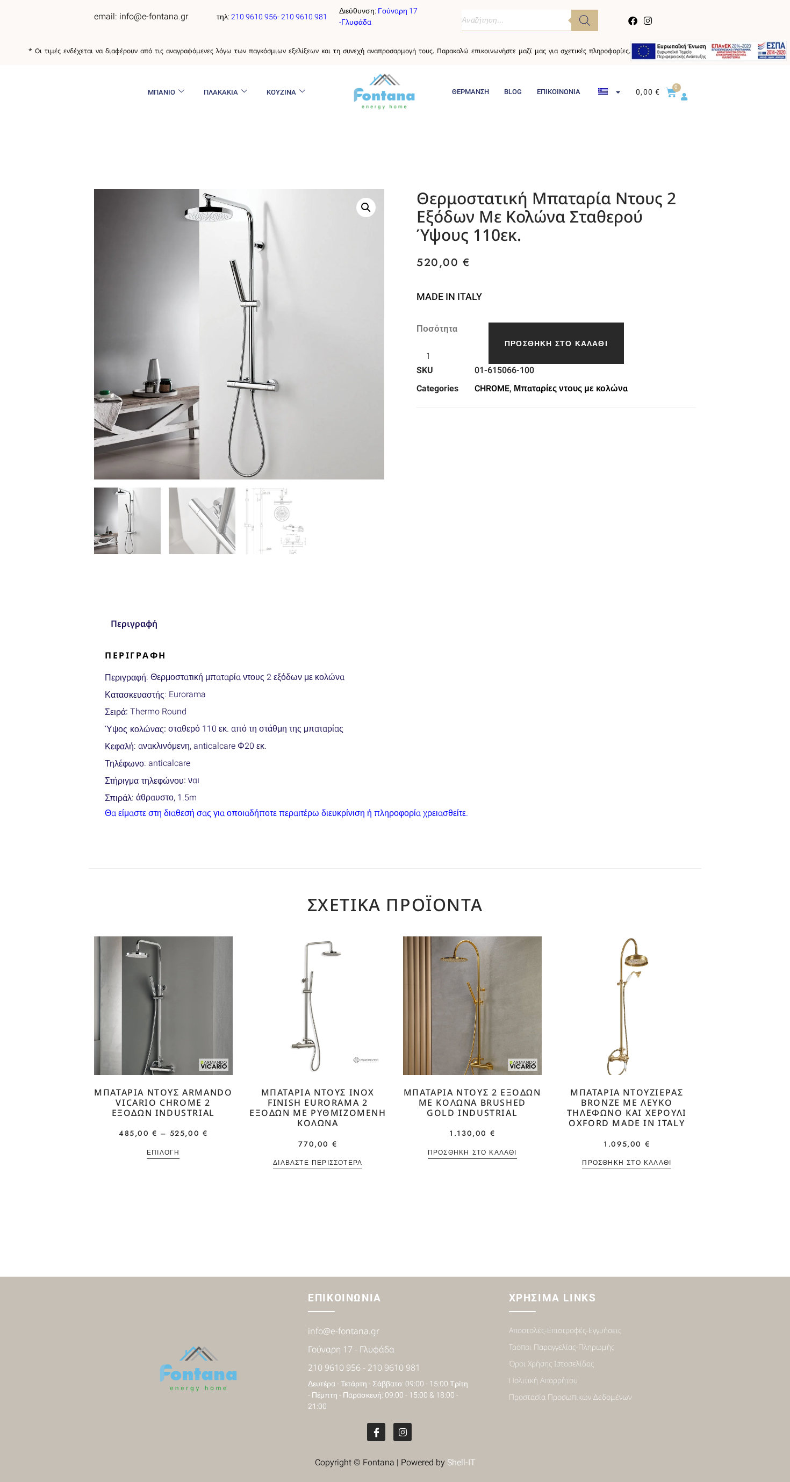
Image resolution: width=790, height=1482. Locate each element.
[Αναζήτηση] (584, 20)
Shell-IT (461, 1462)
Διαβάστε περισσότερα (317, 1163)
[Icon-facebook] (376, 1432)
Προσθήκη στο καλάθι (556, 343)
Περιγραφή (125, 677)
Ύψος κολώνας (134, 729)
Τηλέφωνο (124, 763)
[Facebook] (633, 20)
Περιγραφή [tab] (134, 623)
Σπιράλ (118, 798)
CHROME (492, 388)
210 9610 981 (304, 17)
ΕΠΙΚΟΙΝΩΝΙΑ (558, 92)
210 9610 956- (256, 17)
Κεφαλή (119, 746)
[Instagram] (647, 20)
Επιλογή (163, 1153)
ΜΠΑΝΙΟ (161, 92)
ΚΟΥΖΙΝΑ (281, 92)
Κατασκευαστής (134, 695)
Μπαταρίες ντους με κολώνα (571, 388)
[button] (366, 207)
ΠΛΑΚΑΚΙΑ (221, 92)
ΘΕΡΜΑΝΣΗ (470, 92)
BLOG (513, 92)
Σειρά (115, 712)
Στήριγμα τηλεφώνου (144, 781)
